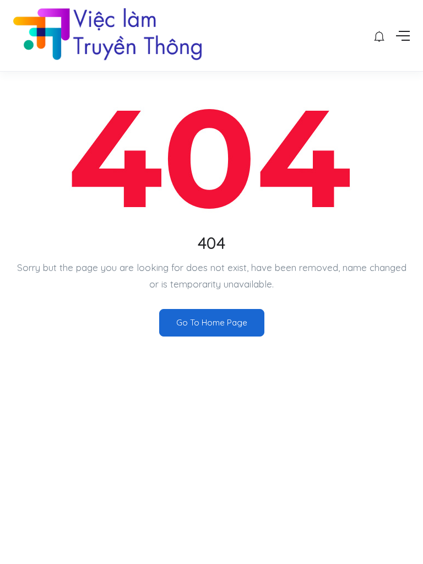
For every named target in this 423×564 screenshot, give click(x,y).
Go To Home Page (211, 322)
